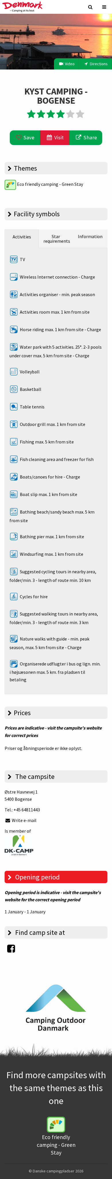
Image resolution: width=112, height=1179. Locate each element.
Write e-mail (23, 820)
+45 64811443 (26, 810)
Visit (58, 137)
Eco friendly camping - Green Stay (49, 184)
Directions (98, 63)
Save (28, 137)
